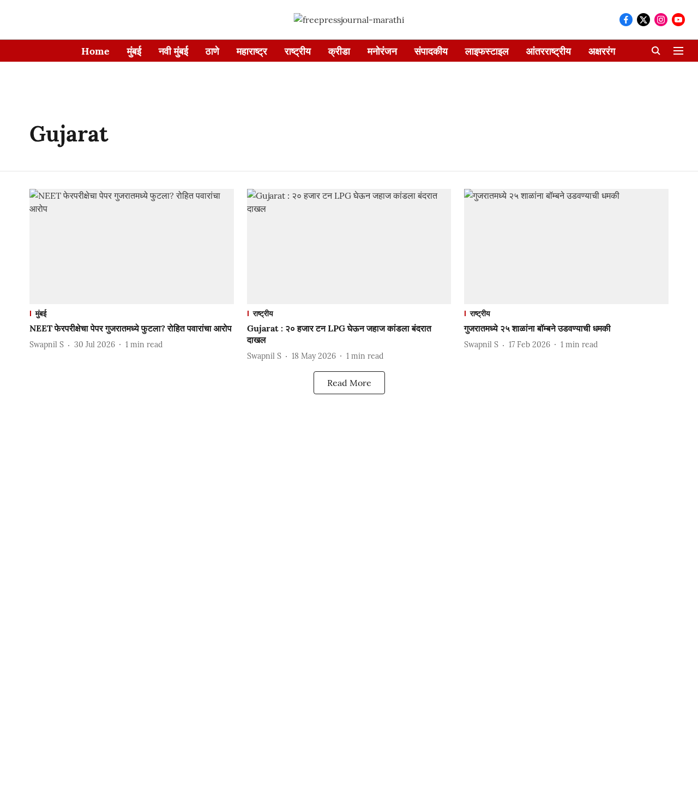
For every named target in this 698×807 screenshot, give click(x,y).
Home (95, 51)
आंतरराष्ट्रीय (548, 51)
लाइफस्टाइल (487, 51)
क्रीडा (339, 51)
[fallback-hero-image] (131, 246)
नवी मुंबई (173, 51)
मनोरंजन (382, 51)
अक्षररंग (601, 51)
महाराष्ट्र (252, 51)
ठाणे (212, 51)
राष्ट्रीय (298, 51)
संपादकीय (431, 51)
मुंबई (134, 51)
